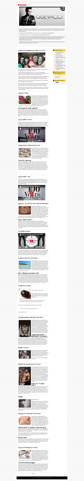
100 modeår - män (24, 176)
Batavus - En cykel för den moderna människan (33, 203)
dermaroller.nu (38, 376)
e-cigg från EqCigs (34, 422)
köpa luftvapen (44, 99)
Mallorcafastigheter (21, 276)
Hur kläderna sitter (24, 231)
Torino (43, 223)
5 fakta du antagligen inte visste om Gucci (31, 50)
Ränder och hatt (23, 347)
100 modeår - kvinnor (25, 119)
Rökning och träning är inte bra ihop (29, 413)
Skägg (20, 396)
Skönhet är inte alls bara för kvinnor (29, 364)
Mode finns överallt (24, 285)
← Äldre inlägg (33, 473)
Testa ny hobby (23, 93)
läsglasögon (41, 340)
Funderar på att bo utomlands (28, 258)
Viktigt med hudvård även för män (29, 145)
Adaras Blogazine (29, 34)
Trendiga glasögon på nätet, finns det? (30, 317)
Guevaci (22, 5)
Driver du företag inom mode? (28, 447)
